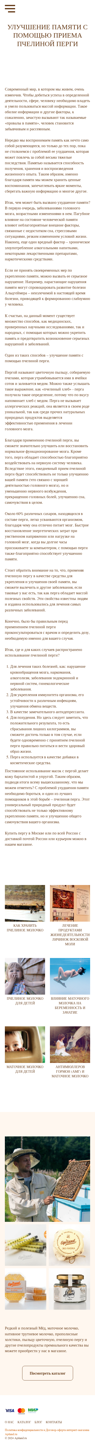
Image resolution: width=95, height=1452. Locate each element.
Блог (38, 1422)
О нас (9, 1422)
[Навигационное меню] (10, 9)
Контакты (54, 1422)
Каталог (24, 1422)
